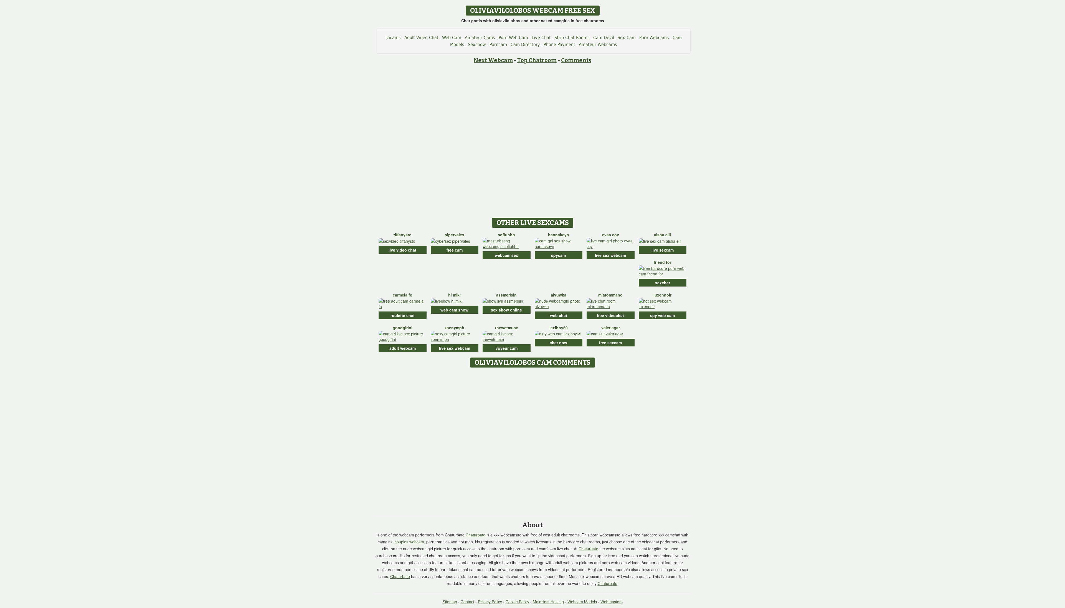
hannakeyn (558, 234)
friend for (662, 262)
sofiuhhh (506, 234)
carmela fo (402, 295)
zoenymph (454, 327)
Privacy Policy (490, 601)
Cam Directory (525, 44)
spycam (558, 255)
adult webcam (402, 348)
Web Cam (451, 37)
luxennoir (662, 295)
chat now (558, 342)
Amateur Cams (480, 37)
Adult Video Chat (421, 37)
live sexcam (662, 250)
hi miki (454, 295)
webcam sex (506, 255)
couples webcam (409, 541)
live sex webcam (610, 255)
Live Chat (541, 37)
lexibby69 (558, 327)
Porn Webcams (654, 37)
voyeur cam (507, 348)
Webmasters (611, 601)
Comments (576, 60)
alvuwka (558, 295)
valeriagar (610, 327)
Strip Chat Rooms (572, 37)
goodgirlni (402, 327)
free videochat (610, 315)
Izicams (393, 37)
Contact (467, 601)
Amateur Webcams (598, 44)
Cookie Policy (517, 601)
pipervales (454, 234)
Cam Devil (603, 37)
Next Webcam (493, 60)
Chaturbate (475, 535)
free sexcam (610, 342)
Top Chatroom (537, 60)
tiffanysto (403, 234)
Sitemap (450, 601)
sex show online (506, 310)
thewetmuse (506, 327)
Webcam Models (582, 601)
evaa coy (610, 234)
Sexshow (477, 44)
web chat (558, 315)
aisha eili (662, 234)
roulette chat (402, 315)
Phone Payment (559, 44)
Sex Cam (627, 37)
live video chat (402, 250)
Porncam (498, 44)
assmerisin (506, 295)
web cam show (454, 310)
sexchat (662, 282)
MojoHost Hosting (548, 601)
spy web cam (662, 315)
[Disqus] (533, 439)
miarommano (610, 295)
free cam (455, 250)
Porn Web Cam (513, 37)
